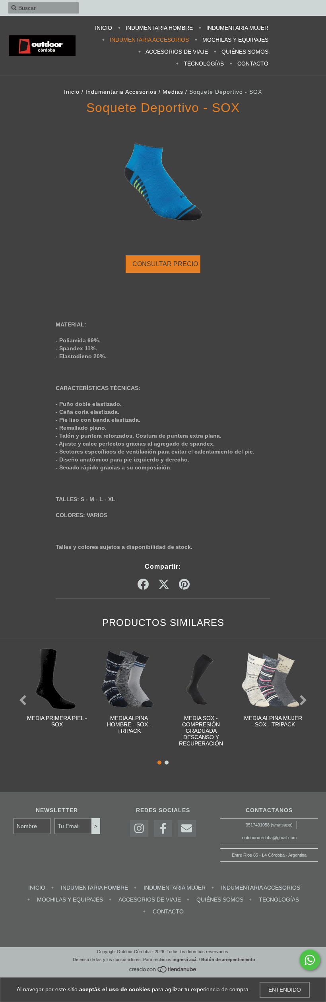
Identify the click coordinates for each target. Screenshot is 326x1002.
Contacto (252, 63)
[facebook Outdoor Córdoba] (163, 828)
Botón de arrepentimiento (228, 959)
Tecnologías (203, 63)
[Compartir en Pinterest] (184, 585)
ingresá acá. (185, 959)
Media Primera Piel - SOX (57, 721)
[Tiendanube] (163, 971)
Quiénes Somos (244, 51)
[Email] (187, 828)
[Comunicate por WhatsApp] (309, 960)
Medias (173, 92)
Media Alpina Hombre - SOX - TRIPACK (129, 724)
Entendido (284, 990)
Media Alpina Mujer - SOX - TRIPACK (273, 721)
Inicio (103, 28)
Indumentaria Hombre (158, 28)
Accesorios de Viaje (176, 51)
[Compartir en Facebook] (143, 585)
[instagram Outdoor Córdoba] (139, 828)
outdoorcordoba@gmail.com (269, 837)
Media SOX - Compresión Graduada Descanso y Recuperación (201, 731)
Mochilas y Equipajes (234, 40)
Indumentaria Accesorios (148, 40)
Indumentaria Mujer (236, 28)
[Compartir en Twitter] (163, 585)
